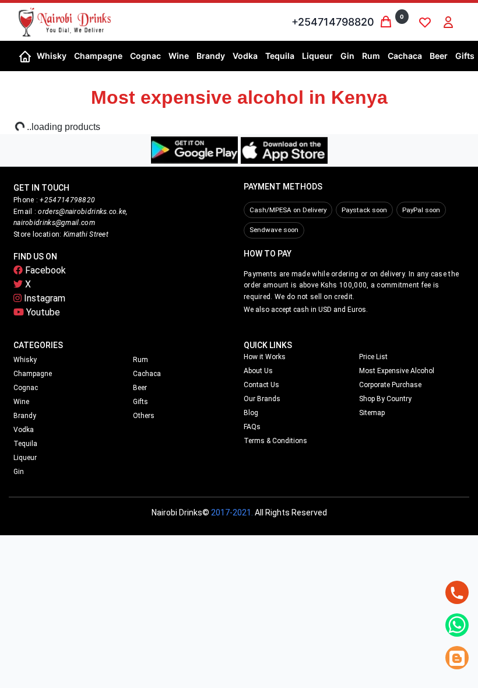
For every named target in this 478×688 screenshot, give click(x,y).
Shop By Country (385, 399)
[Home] (25, 55)
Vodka (23, 430)
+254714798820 (332, 22)
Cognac (25, 388)
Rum (140, 360)
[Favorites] (425, 22)
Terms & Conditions (275, 441)
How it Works (265, 357)
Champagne (32, 374)
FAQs (252, 427)
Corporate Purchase (390, 385)
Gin (18, 472)
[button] (50, 55)
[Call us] (457, 592)
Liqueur (25, 458)
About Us (258, 371)
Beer (140, 388)
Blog (251, 413)
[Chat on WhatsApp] (457, 625)
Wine (21, 402)
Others (143, 416)
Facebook (44, 270)
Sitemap (372, 413)
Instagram (43, 298)
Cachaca (147, 374)
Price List (373, 357)
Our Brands (262, 399)
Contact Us (261, 385)
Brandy (24, 416)
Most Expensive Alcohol (396, 371)
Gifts (140, 402)
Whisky (25, 360)
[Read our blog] (457, 657)
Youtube (42, 312)
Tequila (25, 444)
